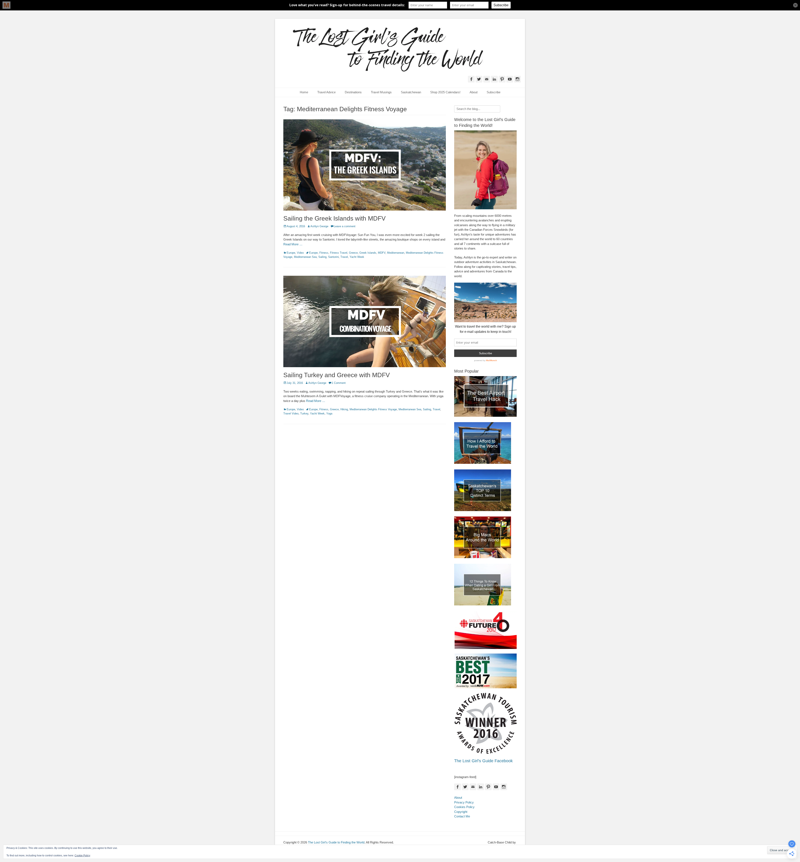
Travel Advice (326, 92)
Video (300, 252)
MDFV (381, 252)
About (474, 92)
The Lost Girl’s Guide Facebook (483, 760)
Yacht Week (357, 256)
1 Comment (339, 382)
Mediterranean (395, 252)
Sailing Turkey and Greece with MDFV (336, 375)
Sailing (322, 256)
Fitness (323, 252)
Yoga (329, 413)
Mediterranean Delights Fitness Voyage (373, 409)
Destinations (353, 92)
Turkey (304, 413)
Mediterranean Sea (305, 256)
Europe (291, 252)
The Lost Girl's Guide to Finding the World (336, 842)
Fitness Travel (338, 252)
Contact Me (462, 816)
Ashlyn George (319, 226)
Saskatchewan (411, 92)
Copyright (460, 811)
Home (304, 92)
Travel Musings (381, 92)
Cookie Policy (82, 855)
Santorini (333, 256)
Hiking (344, 409)
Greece (353, 252)
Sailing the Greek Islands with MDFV (334, 218)
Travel (344, 256)
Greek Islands (367, 252)
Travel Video (291, 413)
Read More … (292, 244)
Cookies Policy (464, 807)
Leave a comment (344, 226)
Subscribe (493, 92)
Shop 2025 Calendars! (445, 92)
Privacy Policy (464, 802)
